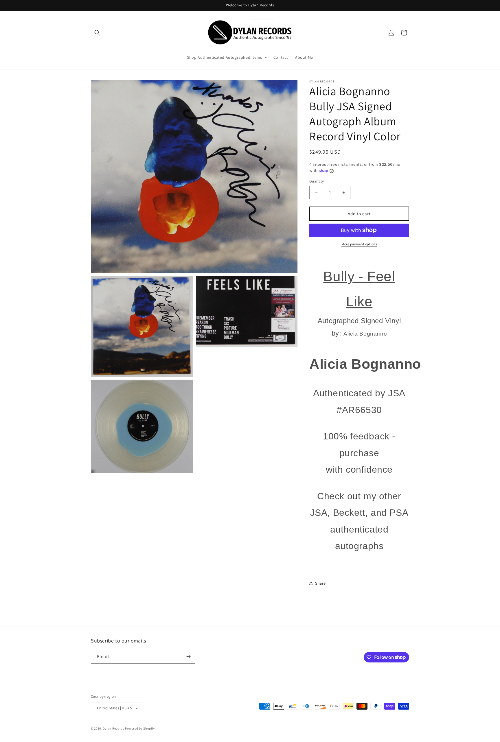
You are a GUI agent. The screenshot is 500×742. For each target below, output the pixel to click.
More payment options (359, 244)
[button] (97, 32)
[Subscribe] (188, 656)
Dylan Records (113, 729)
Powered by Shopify (140, 729)
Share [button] (320, 583)
